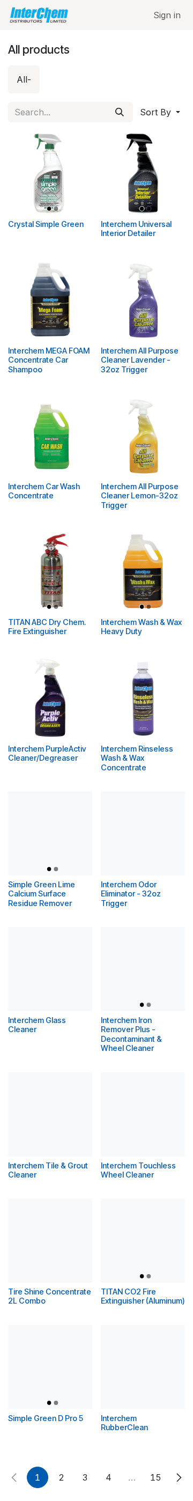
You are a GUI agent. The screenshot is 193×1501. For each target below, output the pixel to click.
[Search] (119, 112)
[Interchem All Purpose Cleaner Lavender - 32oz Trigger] (143, 299)
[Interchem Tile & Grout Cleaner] (50, 1114)
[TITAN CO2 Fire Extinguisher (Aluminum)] (143, 1240)
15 (155, 1477)
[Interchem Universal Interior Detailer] (143, 173)
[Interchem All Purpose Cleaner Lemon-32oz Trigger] (143, 435)
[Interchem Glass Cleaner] (50, 969)
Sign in (167, 15)
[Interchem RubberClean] (143, 1367)
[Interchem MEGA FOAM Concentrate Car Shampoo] (50, 299)
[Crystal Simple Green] (50, 173)
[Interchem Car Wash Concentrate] (50, 435)
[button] (160, 112)
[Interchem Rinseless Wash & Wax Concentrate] (143, 698)
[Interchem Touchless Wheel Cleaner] (143, 1114)
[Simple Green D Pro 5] (50, 1367)
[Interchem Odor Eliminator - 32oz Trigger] (143, 833)
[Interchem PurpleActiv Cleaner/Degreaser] (50, 698)
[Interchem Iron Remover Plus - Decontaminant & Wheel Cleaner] (143, 969)
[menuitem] (24, 79)
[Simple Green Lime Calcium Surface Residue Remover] (50, 833)
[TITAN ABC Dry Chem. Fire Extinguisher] (50, 571)
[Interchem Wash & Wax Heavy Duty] (143, 571)
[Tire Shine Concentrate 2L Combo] (50, 1240)
